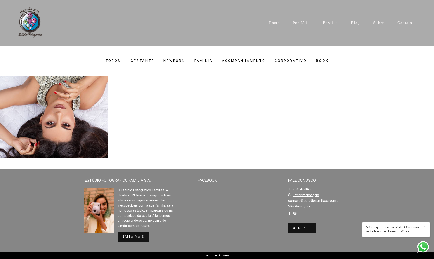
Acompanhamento (244, 61)
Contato (404, 23)
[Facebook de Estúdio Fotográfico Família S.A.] (289, 213)
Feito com (217, 255)
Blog (355, 23)
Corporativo (291, 61)
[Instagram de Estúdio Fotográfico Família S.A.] (294, 213)
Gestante (142, 61)
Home (274, 23)
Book (322, 61)
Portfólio (301, 23)
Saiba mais (133, 236)
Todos (113, 61)
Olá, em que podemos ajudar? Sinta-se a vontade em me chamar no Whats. (392, 229)
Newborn (174, 61)
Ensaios (330, 23)
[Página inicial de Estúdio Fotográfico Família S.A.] (31, 23)
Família (203, 61)
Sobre (378, 23)
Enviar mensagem (306, 195)
